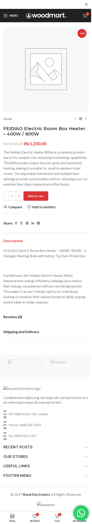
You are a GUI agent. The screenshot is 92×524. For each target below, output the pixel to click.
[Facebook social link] (16, 223)
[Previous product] (75, 118)
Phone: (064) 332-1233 (25, 425)
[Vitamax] (67, 366)
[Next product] (86, 118)
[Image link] (22, 388)
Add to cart (36, 196)
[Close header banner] (86, 4)
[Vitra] (24, 366)
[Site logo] (46, 15)
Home (7, 119)
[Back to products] (80, 118)
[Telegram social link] (38, 223)
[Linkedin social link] (33, 223)
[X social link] (21, 223)
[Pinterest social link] (27, 223)
